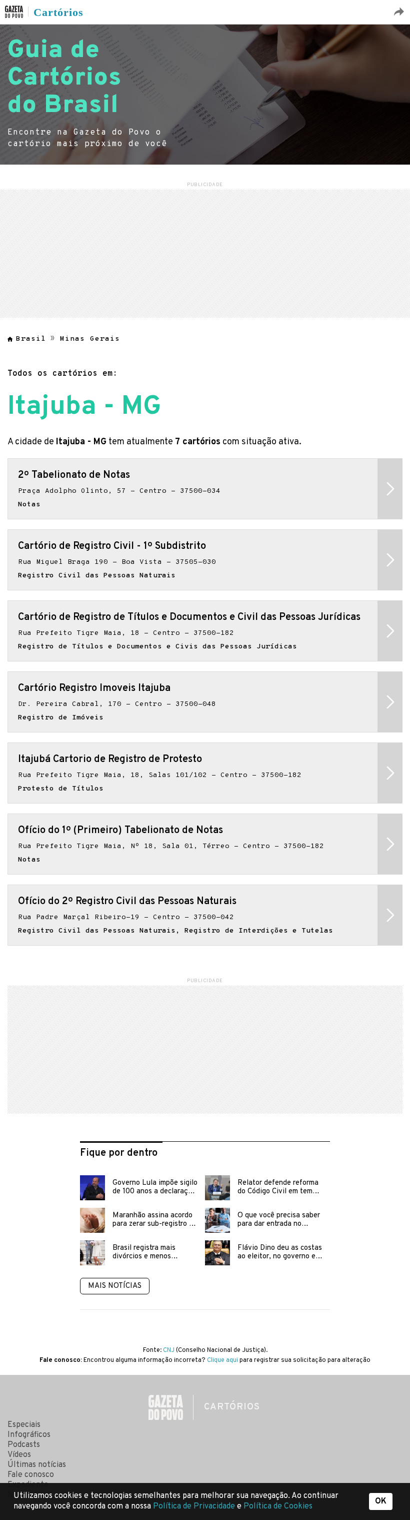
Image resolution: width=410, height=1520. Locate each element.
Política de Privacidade (195, 1506)
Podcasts (24, 1445)
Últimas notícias (37, 1465)
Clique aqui (222, 1360)
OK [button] (380, 1501)
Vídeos (19, 1455)
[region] (205, 252)
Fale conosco (31, 1475)
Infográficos (29, 1435)
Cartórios (59, 12)
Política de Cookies (278, 1506)
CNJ (168, 1350)
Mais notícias (115, 1286)
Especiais (24, 1425)
